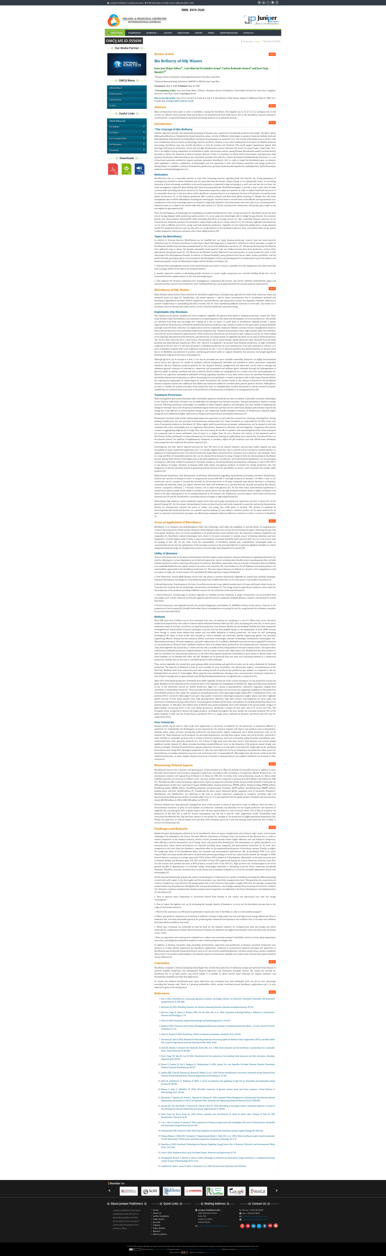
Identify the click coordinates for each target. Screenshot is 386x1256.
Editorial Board (115, 88)
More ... (125, 1228)
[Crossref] (244, 1190)
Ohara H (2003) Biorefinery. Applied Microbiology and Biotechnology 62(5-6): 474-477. (196, 1021)
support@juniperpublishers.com (212, 1225)
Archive (112, 106)
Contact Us (248, 32)
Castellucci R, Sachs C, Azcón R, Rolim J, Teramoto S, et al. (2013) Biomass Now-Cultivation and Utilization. (204, 1166)
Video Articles (159, 1228)
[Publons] (136, 1190)
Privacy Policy (211, 1252)
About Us (157, 1213)
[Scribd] (223, 1190)
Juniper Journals (136, 3)
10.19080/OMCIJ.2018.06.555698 (179, 101)
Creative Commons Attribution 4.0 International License (201, 1249)
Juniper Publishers (119, 3)
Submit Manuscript (229, 32)
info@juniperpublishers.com (255, 1216)
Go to (272, 54)
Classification (134, 32)
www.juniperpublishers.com (254, 1219)
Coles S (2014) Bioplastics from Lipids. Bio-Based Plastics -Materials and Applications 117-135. (198, 1152)
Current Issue (115, 100)
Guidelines (153, 32)
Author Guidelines (161, 1216)
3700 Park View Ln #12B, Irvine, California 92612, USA (170, 3)
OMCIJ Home (116, 32)
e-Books (198, 32)
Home (257, 41)
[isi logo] (158, 1190)
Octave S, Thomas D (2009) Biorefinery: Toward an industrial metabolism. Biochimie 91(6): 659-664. (201, 1034)
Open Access (183, 32)
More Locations (160, 1234)
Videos (211, 32)
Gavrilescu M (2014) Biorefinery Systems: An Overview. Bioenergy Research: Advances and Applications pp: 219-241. (207, 1007)
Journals (168, 32)
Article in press (115, 94)
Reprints (156, 1231)
